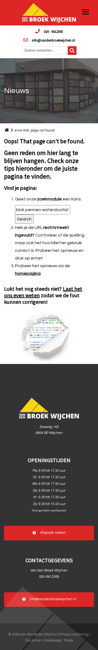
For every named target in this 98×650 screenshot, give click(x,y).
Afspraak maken (53, 533)
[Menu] (85, 11)
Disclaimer (33, 640)
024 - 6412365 (53, 31)
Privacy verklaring (74, 634)
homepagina (28, 273)
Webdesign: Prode (58, 640)
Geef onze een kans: (48, 199)
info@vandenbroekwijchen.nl (53, 40)
